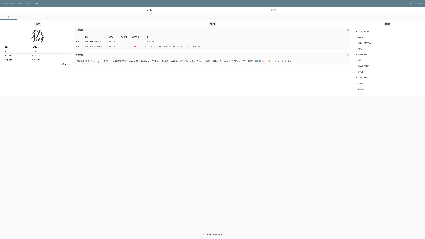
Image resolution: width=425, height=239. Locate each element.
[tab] (8, 17)
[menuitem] (387, 31)
